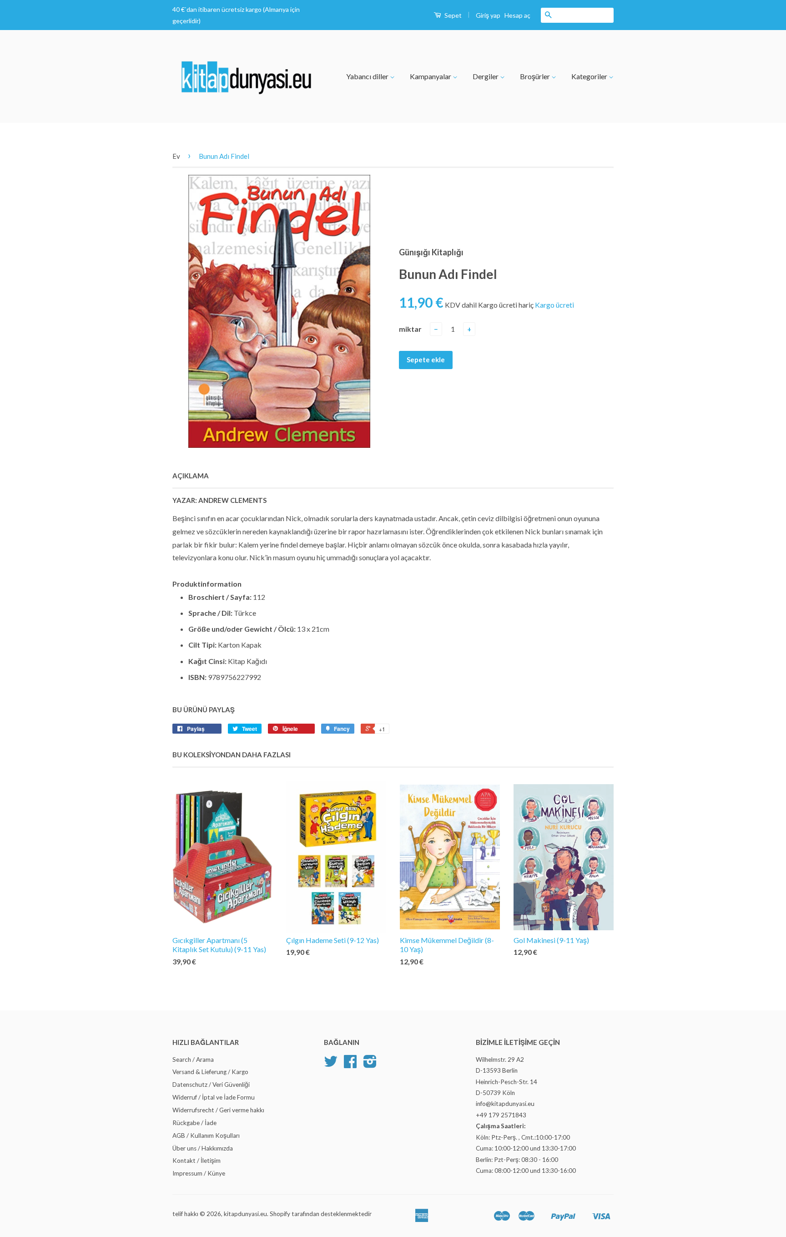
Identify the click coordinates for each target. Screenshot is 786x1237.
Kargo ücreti (554, 304)
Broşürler (535, 76)
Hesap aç (517, 15)
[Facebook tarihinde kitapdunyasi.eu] (350, 1064)
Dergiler (486, 76)
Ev (176, 156)
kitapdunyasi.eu (245, 1213)
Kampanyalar (431, 76)
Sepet (452, 15)
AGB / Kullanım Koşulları (206, 1135)
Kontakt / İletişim (196, 1160)
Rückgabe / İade (194, 1122)
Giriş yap (488, 15)
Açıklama (190, 475)
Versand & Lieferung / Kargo (210, 1071)
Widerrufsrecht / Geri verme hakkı (218, 1110)
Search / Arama (193, 1059)
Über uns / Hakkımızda (202, 1148)
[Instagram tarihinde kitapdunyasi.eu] (370, 1064)
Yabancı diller (368, 76)
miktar (410, 328)
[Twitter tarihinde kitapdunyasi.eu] (331, 1064)
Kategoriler (590, 76)
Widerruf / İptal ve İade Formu (213, 1097)
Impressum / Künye (198, 1173)
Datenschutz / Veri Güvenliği (211, 1084)
